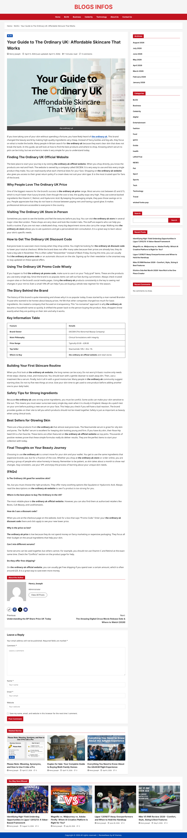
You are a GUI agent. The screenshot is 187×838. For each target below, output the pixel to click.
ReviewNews (104, 835)
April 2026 (137, 65)
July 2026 (137, 48)
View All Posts (38, 594)
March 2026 (138, 71)
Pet (134, 168)
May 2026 (137, 60)
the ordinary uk (99, 136)
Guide (135, 145)
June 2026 (137, 54)
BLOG (66, 17)
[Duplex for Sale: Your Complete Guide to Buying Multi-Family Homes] (66, 748)
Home (57, 17)
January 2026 (139, 82)
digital (135, 117)
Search (137, 213)
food (135, 134)
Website (10, 702)
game (135, 140)
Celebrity (89, 17)
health (135, 151)
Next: (100, 618)
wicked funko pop (141, 202)
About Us (115, 17)
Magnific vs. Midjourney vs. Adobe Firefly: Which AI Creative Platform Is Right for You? (69, 819)
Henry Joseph (15, 54)
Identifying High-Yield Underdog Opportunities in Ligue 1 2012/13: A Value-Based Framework (27, 819)
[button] (9, 609)
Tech (135, 185)
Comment (12, 645)
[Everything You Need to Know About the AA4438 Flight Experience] (106, 748)
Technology (101, 17)
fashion (136, 128)
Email (10, 692)
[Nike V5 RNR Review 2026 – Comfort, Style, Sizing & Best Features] (159, 799)
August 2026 (138, 42)
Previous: (29, 617)
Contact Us (127, 17)
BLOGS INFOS (93, 6)
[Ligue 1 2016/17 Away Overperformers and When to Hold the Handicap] (115, 799)
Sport (135, 174)
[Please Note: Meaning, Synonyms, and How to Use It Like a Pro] (26, 748)
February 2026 (139, 77)
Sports (136, 180)
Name (10, 681)
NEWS (136, 162)
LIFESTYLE (137, 157)
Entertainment (139, 123)
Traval (135, 197)
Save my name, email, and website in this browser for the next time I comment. (43, 713)
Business (77, 17)
